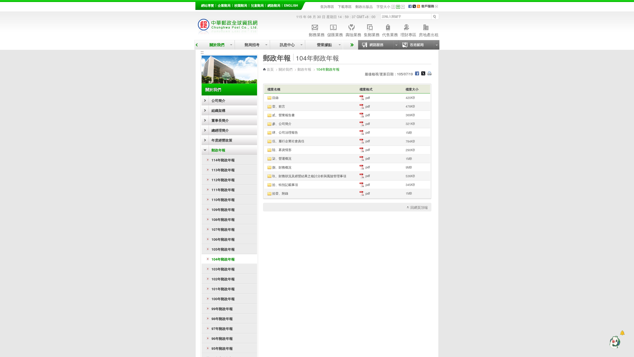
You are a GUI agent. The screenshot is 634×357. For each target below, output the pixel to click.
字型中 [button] (398, 7)
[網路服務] (378, 45)
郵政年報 (218, 150)
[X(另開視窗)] (414, 6)
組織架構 (218, 110)
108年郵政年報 (223, 219)
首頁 (270, 69)
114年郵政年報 (223, 159)
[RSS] (418, 6)
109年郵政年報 (223, 209)
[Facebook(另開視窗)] (410, 6)
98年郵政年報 (222, 318)
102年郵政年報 (223, 278)
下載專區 (345, 6)
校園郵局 (240, 5)
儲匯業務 (335, 34)
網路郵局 (273, 5)
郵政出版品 (364, 6)
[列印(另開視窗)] (429, 73)
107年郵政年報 (223, 229)
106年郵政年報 (223, 239)
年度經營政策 (221, 140)
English (291, 5)
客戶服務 (431, 8)
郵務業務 (317, 34)
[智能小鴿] (614, 342)
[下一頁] (351, 45)
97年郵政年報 (222, 328)
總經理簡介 (220, 130)
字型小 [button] (393, 7)
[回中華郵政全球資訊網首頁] (228, 32)
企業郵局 (224, 5)
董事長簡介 (220, 120)
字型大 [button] (403, 7)
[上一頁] (196, 45)
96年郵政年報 (222, 338)
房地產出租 (429, 34)
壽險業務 (353, 34)
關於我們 (217, 45)
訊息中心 (287, 45)
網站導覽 (207, 5)
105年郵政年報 (223, 249)
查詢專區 (327, 6)
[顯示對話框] (622, 333)
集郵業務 (372, 34)
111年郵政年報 (223, 189)
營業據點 (324, 45)
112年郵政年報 (223, 179)
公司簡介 (218, 100)
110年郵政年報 (223, 199)
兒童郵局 (257, 5)
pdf (367, 97)
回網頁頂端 (419, 207)
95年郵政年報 (222, 348)
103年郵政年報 (223, 269)
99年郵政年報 (222, 308)
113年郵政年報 (223, 169)
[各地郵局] (419, 45)
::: (198, 4)
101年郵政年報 (223, 288)
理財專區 (408, 34)
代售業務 (390, 34)
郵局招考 (252, 45)
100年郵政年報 (223, 298)
